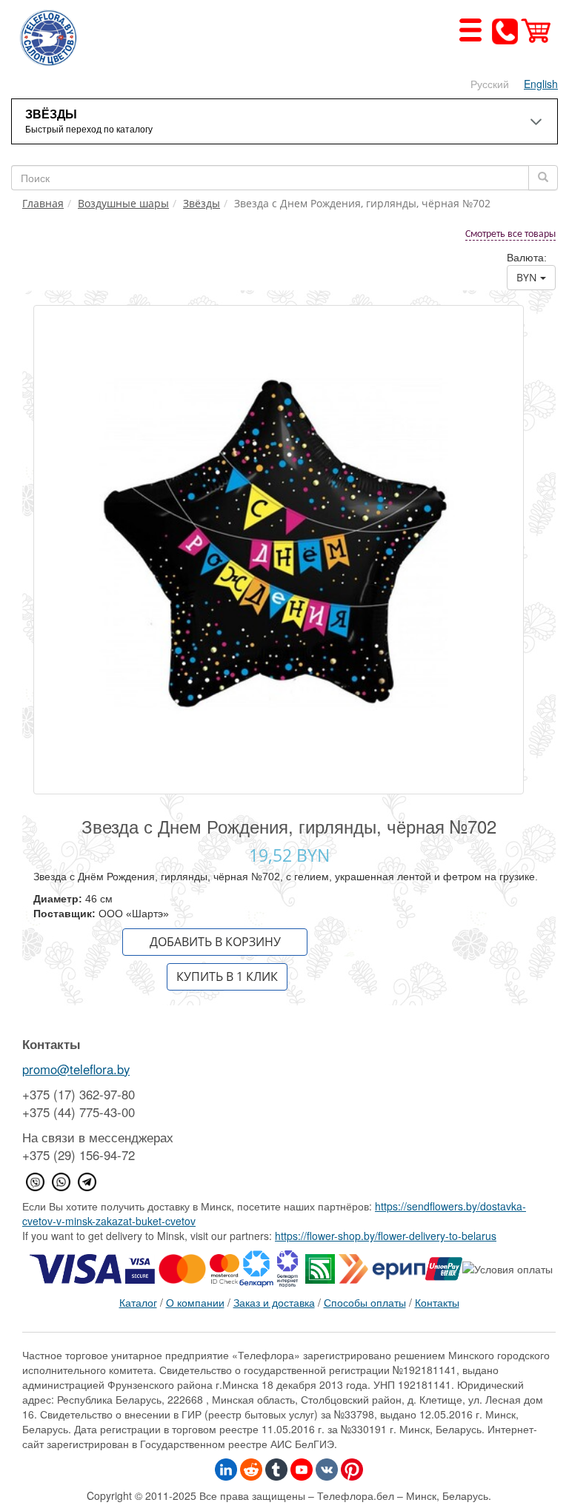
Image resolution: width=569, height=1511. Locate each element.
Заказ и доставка (274, 1302)
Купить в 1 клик (227, 976)
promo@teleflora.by (76, 1069)
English (541, 83)
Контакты (437, 1302)
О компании (195, 1302)
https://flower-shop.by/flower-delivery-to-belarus (385, 1235)
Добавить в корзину (215, 942)
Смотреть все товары (510, 234)
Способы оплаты (365, 1302)
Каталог (138, 1302)
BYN (528, 277)
